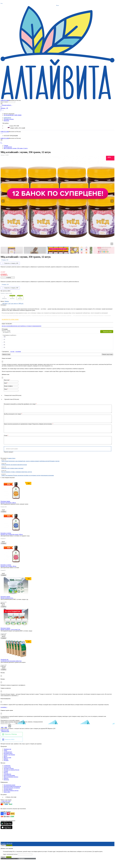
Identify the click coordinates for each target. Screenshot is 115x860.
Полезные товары (5, 501)
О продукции (7, 767)
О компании (7, 765)
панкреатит (38, 326)
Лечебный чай (4, 659)
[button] (12, 250)
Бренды (6, 772)
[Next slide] (112, 201)
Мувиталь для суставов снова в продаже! (12, 468)
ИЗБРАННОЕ (7, 117)
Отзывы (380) (4, 602)
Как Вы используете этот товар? (13, 414)
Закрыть (3, 845)
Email (6, 383)
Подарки (6, 760)
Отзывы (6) (3, 538)
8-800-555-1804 (5, 100)
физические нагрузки (17, 326)
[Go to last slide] (3, 201)
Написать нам (5, 731)
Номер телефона (8, 386)
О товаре (3, 305)
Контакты (6, 120)
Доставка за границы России (11, 769)
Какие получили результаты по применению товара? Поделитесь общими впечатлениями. (28, 424)
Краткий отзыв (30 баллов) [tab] (12, 399)
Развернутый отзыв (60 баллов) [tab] (13, 395)
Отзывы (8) (3, 570)
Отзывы (6, 771)
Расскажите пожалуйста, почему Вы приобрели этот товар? (20, 404)
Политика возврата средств (11, 790)
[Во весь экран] (111, 243)
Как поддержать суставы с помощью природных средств (16, 471)
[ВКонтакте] (1, 133)
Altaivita (6, 301)
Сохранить (9, 845)
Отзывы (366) (4, 665)
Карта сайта (7, 792)
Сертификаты (7, 774)
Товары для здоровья (9, 754)
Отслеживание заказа (9, 785)
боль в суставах (27, 326)
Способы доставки (6, 811)
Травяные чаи (7, 749)
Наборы (6, 759)
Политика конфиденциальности (12, 786)
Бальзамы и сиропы (6, 533)
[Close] (2, 361)
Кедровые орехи (8, 753)
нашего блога (11, 458)
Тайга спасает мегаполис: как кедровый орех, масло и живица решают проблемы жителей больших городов (30, 461)
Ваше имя (7, 380)
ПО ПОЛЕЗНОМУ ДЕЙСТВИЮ (12, 115)
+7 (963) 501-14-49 (5, 801)
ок (16, 723)
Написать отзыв (107, 331)
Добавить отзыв (9, 453)
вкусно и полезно (6, 326)
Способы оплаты (5, 802)
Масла (5, 756)
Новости (6, 778)
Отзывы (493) (4, 633)
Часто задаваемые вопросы (11, 776)
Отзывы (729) (4, 506)
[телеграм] (2, 133)
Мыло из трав (7, 757)
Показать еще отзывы (107, 354)
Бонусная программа (9, 775)
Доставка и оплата (9, 119)
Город (6, 389)
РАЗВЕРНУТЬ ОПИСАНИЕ (10, 319)
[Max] (9, 726)
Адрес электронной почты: (10, 854)
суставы (33, 326)
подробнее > (4, 707)
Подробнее (22, 858)
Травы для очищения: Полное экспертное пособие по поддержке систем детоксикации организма (27, 475)
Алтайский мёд (8, 752)
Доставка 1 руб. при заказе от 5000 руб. (12, 303)
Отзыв (6, 435)
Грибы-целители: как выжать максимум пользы (14, 464)
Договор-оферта (8, 789)
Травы (5, 750)
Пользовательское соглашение (12, 787)
